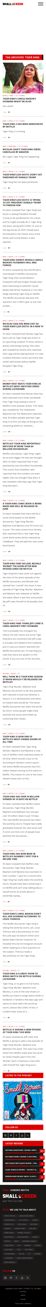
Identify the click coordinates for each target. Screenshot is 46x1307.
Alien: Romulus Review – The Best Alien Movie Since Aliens (23, 1170)
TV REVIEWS (9, 1258)
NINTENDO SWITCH (29, 1241)
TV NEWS (22, 96)
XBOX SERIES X (10, 1262)
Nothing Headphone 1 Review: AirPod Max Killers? (23, 1150)
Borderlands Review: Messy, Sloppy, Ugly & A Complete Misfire (23, 1176)
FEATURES (6, 674)
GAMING (8, 1228)
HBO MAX (32, 1228)
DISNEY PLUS (9, 1224)
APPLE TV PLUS (10, 1216)
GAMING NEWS (20, 1228)
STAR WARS (9, 1250)
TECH (19, 1250)
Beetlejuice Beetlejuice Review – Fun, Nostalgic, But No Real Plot (23, 1163)
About (23, 1295)
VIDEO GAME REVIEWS (24, 1258)
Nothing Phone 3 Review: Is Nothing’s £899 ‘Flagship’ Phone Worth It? (23, 1157)
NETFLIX (5, 96)
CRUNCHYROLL (10, 1220)
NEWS (11, 96)
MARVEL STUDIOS (24, 1233)
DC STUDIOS (23, 1220)
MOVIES (35, 1237)
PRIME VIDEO (12, 146)
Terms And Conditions (23, 1303)
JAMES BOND (9, 1233)
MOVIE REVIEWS (23, 1237)
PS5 (19, 1245)
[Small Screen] (13, 4)
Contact (23, 1299)
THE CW (21, 1254)
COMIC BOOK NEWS (26, 1216)
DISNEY (35, 1220)
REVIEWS (27, 1245)
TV (16, 96)
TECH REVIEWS (10, 1254)
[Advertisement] (23, 31)
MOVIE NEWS (9, 1237)
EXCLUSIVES (22, 1224)
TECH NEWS (29, 1250)
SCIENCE (38, 1245)
